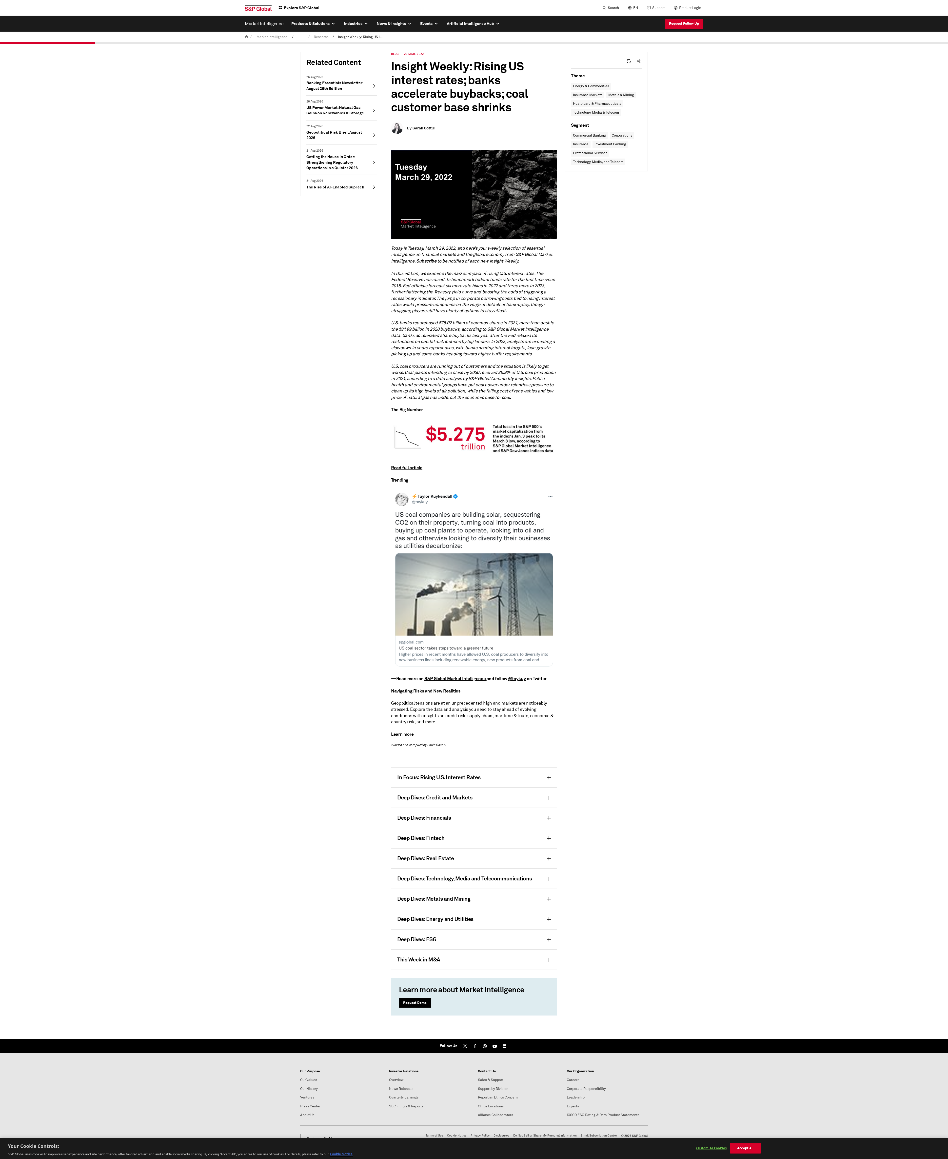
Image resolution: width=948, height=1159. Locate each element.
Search (613, 8)
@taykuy (517, 678)
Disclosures (501, 1136)
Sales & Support (490, 1080)
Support (658, 8)
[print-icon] (629, 61)
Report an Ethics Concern (498, 1097)
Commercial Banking (589, 135)
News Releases (401, 1089)
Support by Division (493, 1089)
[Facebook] (475, 1046)
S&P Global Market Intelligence (455, 678)
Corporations (622, 135)
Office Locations (491, 1106)
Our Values (308, 1080)
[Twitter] (465, 1046)
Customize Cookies (711, 1148)
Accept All (745, 1148)
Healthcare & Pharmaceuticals (597, 104)
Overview (396, 1080)
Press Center (310, 1106)
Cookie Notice (457, 1136)
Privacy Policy (480, 1136)
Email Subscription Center (599, 1136)
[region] (474, 1148)
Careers (573, 1080)
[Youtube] (495, 1046)
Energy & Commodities (591, 86)
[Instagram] (485, 1046)
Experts (573, 1106)
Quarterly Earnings (403, 1097)
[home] (246, 37)
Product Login (690, 8)
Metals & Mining (621, 95)
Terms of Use (434, 1136)
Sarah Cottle (424, 128)
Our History (309, 1089)
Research (321, 37)
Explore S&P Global (301, 7)
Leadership (576, 1097)
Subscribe (426, 261)
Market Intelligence (272, 37)
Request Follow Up (684, 23)
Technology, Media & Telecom (596, 112)
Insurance (581, 144)
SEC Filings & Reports (406, 1106)
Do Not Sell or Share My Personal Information (545, 1136)
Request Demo (415, 1002)
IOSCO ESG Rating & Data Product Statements (603, 1115)
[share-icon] (639, 61)
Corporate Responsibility (586, 1089)
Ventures (307, 1097)
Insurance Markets (587, 95)
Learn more (402, 734)
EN (635, 8)
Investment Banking (610, 144)
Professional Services (590, 153)
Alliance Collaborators (495, 1115)
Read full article (406, 467)
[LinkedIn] (505, 1046)
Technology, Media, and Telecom (598, 162)
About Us (307, 1115)
